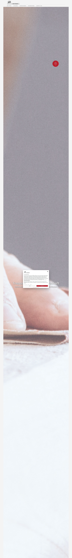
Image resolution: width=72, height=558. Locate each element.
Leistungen (15, 5)
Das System (9, 5)
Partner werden (23, 5)
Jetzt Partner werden (55, 63)
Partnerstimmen (31, 5)
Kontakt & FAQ (39, 5)
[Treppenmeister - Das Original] (13, 2)
